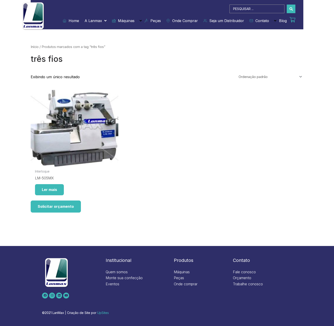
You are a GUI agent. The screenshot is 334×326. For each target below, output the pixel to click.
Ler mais (49, 189)
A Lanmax (93, 20)
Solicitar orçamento (56, 206)
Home (72, 20)
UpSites (103, 313)
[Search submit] (291, 9)
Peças (154, 20)
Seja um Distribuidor (225, 20)
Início (35, 47)
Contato (261, 20)
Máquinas (125, 20)
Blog (283, 20)
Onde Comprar (184, 20)
